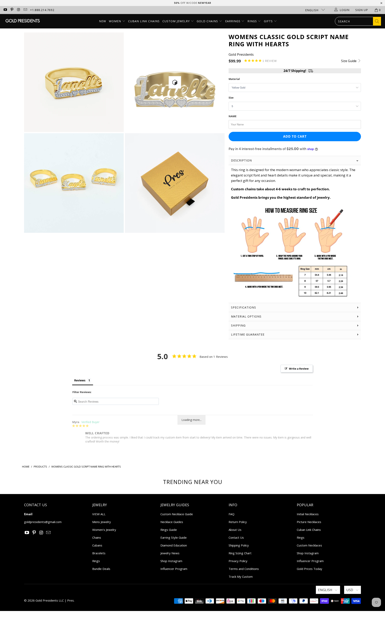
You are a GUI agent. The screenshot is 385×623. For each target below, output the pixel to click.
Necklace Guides (171, 522)
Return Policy (238, 522)
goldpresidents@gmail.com (43, 522)
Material (234, 79)
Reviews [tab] (79, 380)
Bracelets (98, 553)
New (102, 21)
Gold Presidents (241, 54)
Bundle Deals (101, 569)
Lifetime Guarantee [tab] (248, 334)
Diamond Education (173, 545)
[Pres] (22, 21)
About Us (235, 530)
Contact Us (236, 537)
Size (231, 97)
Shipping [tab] (238, 325)
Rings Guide (168, 530)
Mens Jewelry (101, 522)
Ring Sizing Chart (240, 553)
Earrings (233, 21)
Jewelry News (169, 553)
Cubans (97, 545)
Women (115, 21)
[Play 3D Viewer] (175, 82)
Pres (70, 600)
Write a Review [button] (299, 368)
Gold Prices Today (309, 569)
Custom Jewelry (176, 21)
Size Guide (349, 61)
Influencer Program (173, 569)
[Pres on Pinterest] (12, 10)
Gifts (269, 21)
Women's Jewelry (104, 530)
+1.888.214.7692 (42, 10)
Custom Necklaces (309, 545)
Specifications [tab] (243, 307)
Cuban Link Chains (144, 21)
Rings (252, 21)
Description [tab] (241, 160)
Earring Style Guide (173, 537)
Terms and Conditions (244, 569)
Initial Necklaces (308, 514)
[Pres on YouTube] (5, 10)
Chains (96, 537)
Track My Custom (241, 577)
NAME (232, 116)
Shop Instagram (171, 561)
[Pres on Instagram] (18, 10)
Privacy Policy (238, 561)
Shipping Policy (239, 545)
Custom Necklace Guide (176, 514)
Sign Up (361, 10)
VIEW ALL (98, 514)
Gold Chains (208, 21)
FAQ (231, 514)
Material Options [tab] (246, 316)
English (312, 10)
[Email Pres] (25, 10)
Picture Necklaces (309, 522)
